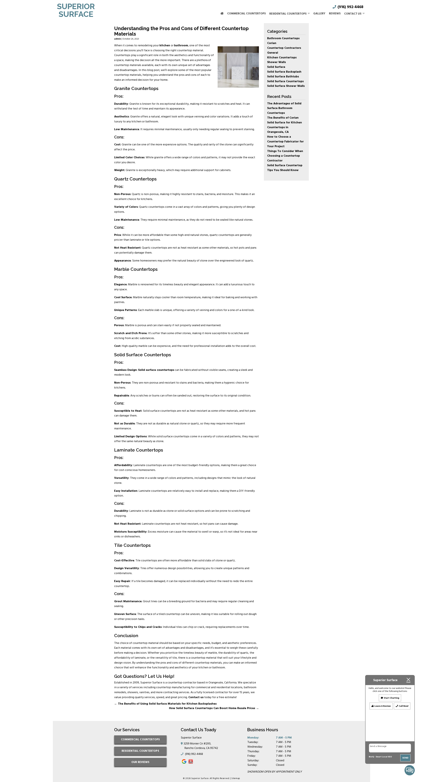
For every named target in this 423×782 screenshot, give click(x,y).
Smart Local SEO (384, 756)
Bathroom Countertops (283, 38)
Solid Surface (276, 67)
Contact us (196, 697)
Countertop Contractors (284, 47)
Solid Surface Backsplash (284, 71)
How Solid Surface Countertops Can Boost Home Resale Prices (214, 708)
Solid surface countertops (156, 370)
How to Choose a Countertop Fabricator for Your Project (285, 141)
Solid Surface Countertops (285, 81)
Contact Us (352, 13)
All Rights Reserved (219, 778)
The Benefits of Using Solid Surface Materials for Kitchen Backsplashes (165, 703)
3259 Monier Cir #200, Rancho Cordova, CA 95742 (201, 745)
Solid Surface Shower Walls (286, 86)
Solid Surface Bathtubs (283, 76)
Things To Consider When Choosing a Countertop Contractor (285, 156)
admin (117, 39)
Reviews (335, 13)
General (272, 52)
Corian (271, 43)
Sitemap (235, 778)
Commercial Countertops (246, 13)
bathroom (181, 45)
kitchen (164, 45)
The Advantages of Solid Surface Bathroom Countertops (284, 108)
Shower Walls (276, 62)
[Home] (222, 13)
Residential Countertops (288, 13)
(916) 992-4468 (350, 7)
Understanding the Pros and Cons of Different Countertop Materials (181, 31)
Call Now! (403, 706)
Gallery (319, 13)
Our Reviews (140, 762)
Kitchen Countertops (282, 57)
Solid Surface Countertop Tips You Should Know (284, 168)
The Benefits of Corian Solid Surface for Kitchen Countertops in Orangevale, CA (284, 124)
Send (405, 758)
